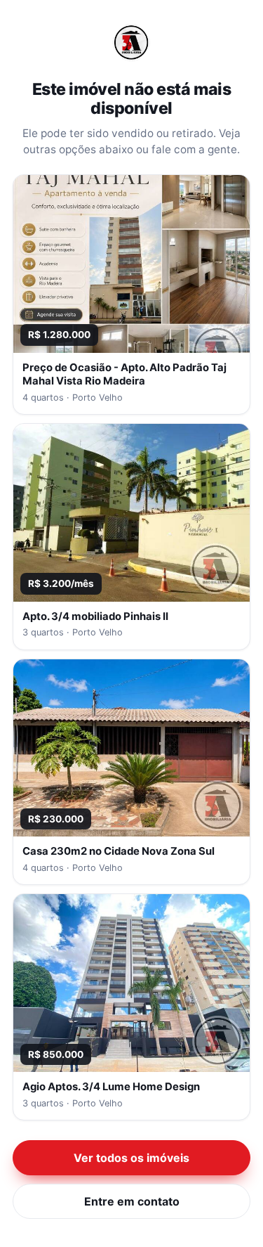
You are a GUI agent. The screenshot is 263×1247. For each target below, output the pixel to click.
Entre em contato (132, 1201)
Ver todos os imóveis (131, 1158)
